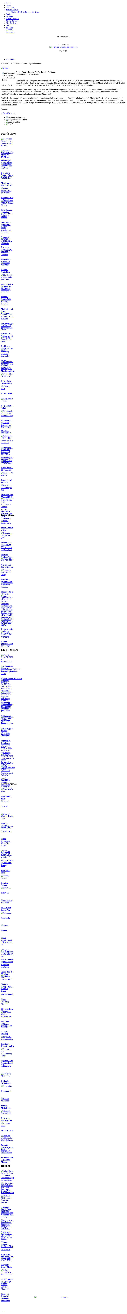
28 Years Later (7, 1130)
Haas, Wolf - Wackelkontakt (7, 1191)
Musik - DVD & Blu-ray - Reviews (25, 12)
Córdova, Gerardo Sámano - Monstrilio (5, 1297)
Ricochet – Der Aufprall (6, 1119)
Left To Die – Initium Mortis (7, 335)
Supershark (6, 1066)
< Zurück (4, 113)
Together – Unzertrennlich (7, 1045)
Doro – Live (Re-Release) (6, 382)
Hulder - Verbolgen (5, 271)
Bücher (9, 14)
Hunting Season (4, 884)
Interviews (10, 7)
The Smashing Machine (7, 1010)
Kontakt (9, 30)
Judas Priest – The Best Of (7, 469)
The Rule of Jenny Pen (6, 909)
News (8, 5)
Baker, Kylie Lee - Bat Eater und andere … (6, 1188)
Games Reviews (12, 19)
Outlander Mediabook (6, 1082)
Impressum (10, 32)
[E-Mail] (4, 68)
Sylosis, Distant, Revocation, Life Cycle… (6, 701)
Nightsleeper (6, 831)
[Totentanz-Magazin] (63, 47)
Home (8, 3)
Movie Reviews (12, 21)
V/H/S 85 (5, 893)
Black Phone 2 (7, 994)
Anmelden (10, 59)
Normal (4, 806)
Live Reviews (11, 23)
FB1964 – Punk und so (6, 432)
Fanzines (9, 16)
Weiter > (11, 113)
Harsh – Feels (6, 393)
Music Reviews (12, 10)
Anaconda (5, 918)
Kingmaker (6, 1091)
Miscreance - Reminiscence (6, 184)
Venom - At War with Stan (7, 566)
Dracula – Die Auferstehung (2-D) (7, 1063)
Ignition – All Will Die (6, 481)
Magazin (9, 27)
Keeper (4, 930)
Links (8, 25)
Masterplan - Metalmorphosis (8, 370)
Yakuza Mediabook (6, 1107)
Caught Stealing (4, 1032)
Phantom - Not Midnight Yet (7, 496)
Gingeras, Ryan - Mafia (6, 1266)
